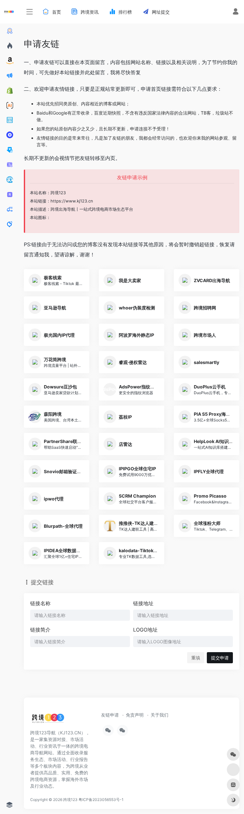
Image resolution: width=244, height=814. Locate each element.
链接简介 (40, 629)
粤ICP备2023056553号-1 (101, 799)
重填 (195, 657)
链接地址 (143, 603)
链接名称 (40, 603)
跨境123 (70, 799)
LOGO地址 (145, 629)
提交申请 (220, 657)
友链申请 (110, 715)
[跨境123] (48, 720)
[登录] (235, 12)
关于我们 (159, 715)
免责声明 (135, 715)
